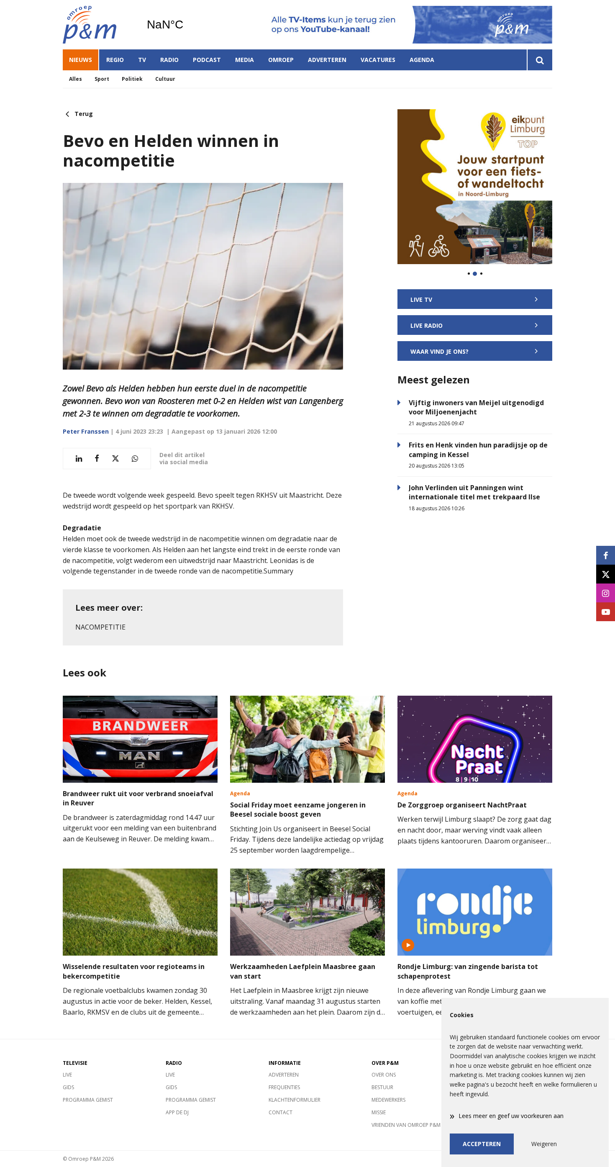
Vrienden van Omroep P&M (406, 1124)
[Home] (98, 25)
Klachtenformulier (294, 1099)
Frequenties (284, 1087)
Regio (115, 60)
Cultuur (165, 78)
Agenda (422, 60)
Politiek (132, 78)
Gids (68, 1087)
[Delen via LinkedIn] (78, 458)
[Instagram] (605, 593)
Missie (379, 1112)
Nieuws (80, 60)
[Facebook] (605, 555)
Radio (169, 60)
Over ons (384, 1074)
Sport (102, 78)
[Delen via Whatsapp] (135, 458)
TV (142, 60)
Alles (75, 78)
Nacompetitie (100, 627)
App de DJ (177, 1112)
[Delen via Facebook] (96, 458)
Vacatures (378, 60)
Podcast (207, 60)
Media (244, 60)
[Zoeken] (539, 59)
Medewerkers (388, 1099)
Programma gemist (88, 1099)
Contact (280, 1112)
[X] (605, 574)
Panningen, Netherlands (186, 24)
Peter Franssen (86, 431)
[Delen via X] (115, 458)
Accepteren (482, 1144)
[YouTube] (605, 611)
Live (67, 1074)
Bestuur (382, 1087)
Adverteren (327, 60)
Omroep (281, 60)
